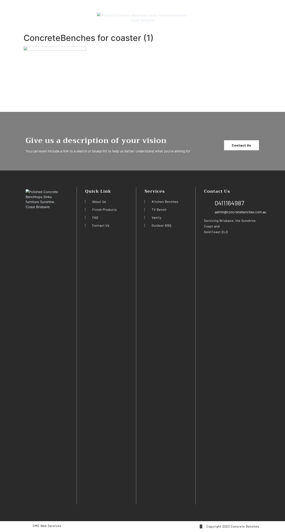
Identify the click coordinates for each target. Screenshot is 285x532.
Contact (62, 16)
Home (10, 16)
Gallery (47, 16)
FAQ (35, 16)
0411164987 (273, 14)
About (23, 16)
